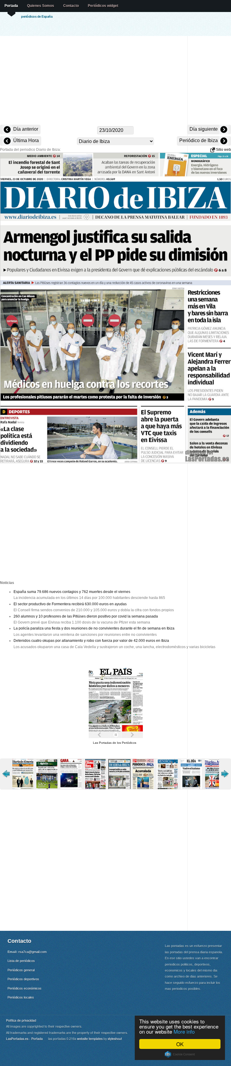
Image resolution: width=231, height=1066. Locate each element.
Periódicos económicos (25, 988)
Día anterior (25, 129)
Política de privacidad (21, 1020)
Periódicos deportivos (23, 979)
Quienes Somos (40, 6)
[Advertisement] (115, 81)
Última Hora (25, 140)
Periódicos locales (21, 997)
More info (184, 1031)
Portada (11, 6)
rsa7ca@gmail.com (32, 952)
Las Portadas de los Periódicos (114, 742)
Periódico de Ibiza (199, 140)
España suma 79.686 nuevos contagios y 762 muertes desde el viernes (72, 592)
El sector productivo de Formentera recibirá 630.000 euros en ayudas (70, 604)
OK (179, 1044)
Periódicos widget (103, 6)
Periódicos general (21, 970)
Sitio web (223, 149)
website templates (90, 1038)
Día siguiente (204, 129)
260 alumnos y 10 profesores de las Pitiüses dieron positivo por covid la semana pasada (86, 616)
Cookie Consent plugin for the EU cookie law (180, 1054)
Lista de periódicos (21, 961)
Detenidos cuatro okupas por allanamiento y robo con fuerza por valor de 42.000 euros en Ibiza (91, 641)
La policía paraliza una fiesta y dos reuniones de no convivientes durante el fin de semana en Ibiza (94, 628)
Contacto (71, 6)
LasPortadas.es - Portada (24, 1038)
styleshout (115, 1038)
